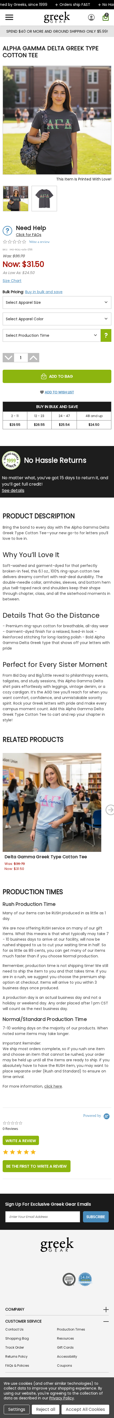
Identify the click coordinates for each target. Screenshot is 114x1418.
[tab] (21, 1140)
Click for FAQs (28, 234)
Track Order (14, 1347)
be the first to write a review (36, 1166)
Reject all (45, 1409)
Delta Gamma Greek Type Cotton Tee (46, 857)
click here (53, 1086)
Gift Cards (65, 1347)
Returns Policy (16, 1356)
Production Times (71, 1329)
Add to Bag (61, 376)
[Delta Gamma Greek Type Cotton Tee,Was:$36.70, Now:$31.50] (52, 802)
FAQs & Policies (17, 1365)
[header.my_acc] (92, 17)
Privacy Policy (61, 1398)
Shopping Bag (17, 1338)
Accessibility (67, 1356)
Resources (65, 1338)
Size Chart (12, 280)
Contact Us (14, 1329)
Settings (16, 1409)
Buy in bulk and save (44, 291)
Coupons (64, 1365)
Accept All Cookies (85, 1409)
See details (13, 490)
